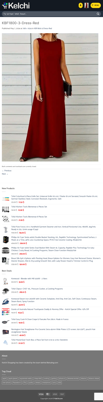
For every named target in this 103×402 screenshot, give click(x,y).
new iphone (6, 382)
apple (4, 378)
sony (54, 382)
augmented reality (26, 378)
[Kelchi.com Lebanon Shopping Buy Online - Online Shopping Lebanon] (16, 5)
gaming (54, 378)
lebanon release (94, 378)
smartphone (46, 382)
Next (5, 174)
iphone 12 (62, 378)
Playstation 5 (17, 382)
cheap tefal (37, 378)
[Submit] (98, 13)
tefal (59, 382)
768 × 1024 (27, 28)
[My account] (81, 5)
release (37, 382)
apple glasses (13, 378)
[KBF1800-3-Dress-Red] (50, 97)
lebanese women (73, 378)
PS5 (25, 382)
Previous (6, 170)
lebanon (83, 378)
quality (31, 382)
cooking (46, 378)
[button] (87, 5)
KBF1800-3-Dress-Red (43, 28)
